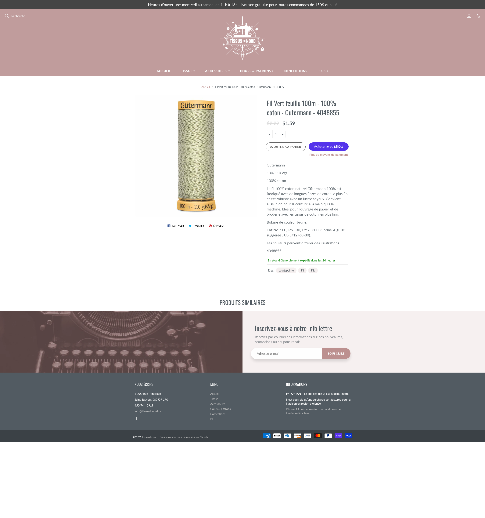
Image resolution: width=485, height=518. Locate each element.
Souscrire (336, 353)
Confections (295, 71)
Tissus (187, 71)
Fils (313, 270)
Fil (302, 270)
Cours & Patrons (256, 71)
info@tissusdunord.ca (148, 411)
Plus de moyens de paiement (328, 154)
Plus (322, 71)
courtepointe (286, 270)
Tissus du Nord (150, 437)
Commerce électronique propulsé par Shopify (184, 437)
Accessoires (216, 71)
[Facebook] (136, 418)
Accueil (164, 71)
